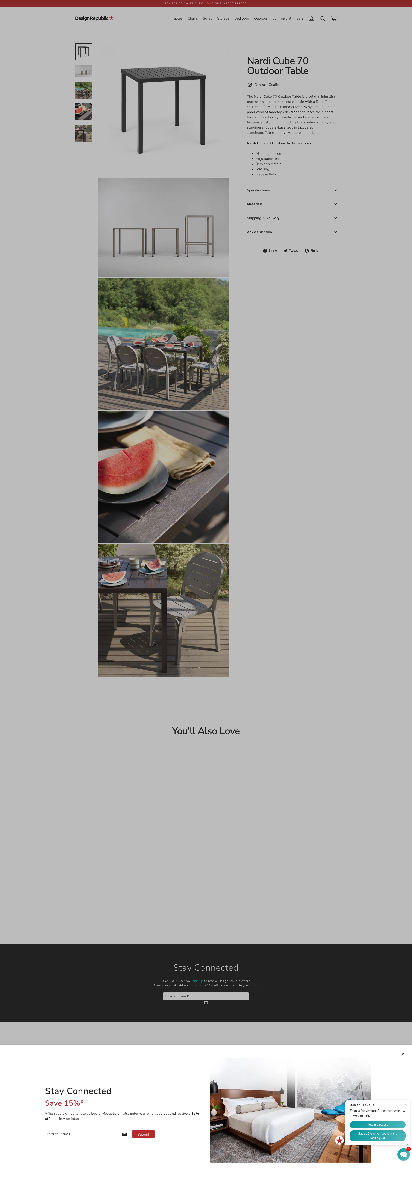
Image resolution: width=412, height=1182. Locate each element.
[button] (403, 1154)
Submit (143, 1134)
